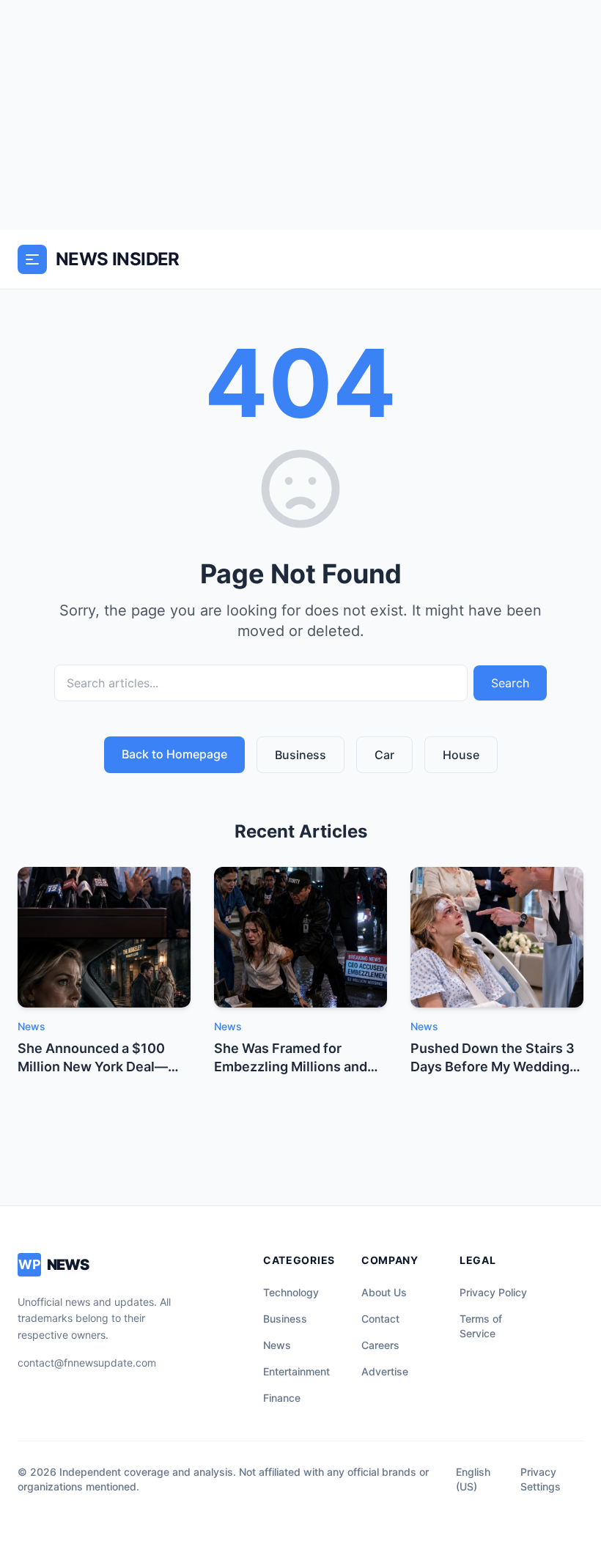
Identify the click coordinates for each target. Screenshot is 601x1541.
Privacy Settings (540, 1479)
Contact (380, 1318)
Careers (380, 1345)
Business (300, 754)
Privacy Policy (493, 1292)
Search (510, 683)
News (277, 1345)
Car (384, 754)
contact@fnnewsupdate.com (87, 1362)
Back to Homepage (174, 754)
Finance (281, 1398)
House (461, 754)
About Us (384, 1292)
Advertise (384, 1371)
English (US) (473, 1479)
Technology (291, 1292)
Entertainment (296, 1371)
